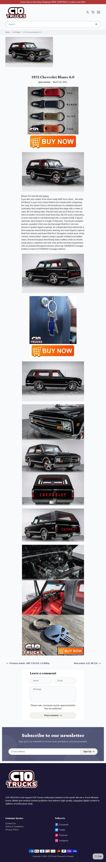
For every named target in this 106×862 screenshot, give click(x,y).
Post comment (51, 715)
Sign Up (87, 751)
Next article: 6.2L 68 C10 (85, 663)
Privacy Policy (11, 830)
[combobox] (49, 24)
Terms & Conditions (14, 826)
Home (7, 32)
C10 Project (16, 32)
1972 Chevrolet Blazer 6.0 (32, 32)
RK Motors (44, 196)
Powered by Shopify (65, 856)
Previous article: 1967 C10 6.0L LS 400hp (30, 663)
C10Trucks (52, 856)
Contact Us (10, 823)
